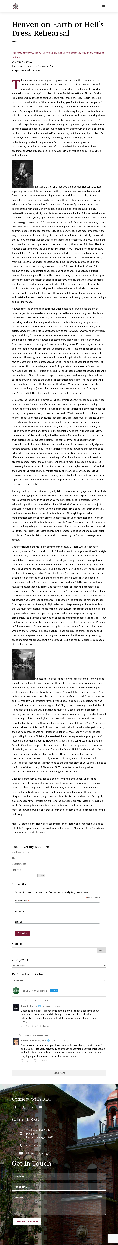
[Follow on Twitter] (23, 1107)
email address (22, 900)
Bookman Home (20, 852)
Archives (16, 869)
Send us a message (27, 1221)
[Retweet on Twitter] (20, 1001)
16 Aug (65, 1041)
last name (19, 922)
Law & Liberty (29, 1006)
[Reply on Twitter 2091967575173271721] (23, 1026)
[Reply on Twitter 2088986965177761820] (23, 1060)
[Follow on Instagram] (32, 1107)
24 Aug (57, 1006)
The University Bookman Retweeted (35, 1001)
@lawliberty (47, 1006)
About (15, 858)
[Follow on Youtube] (40, 1107)
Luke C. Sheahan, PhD (33, 1040)
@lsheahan (56, 1041)
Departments (19, 863)
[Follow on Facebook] (15, 1107)
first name (19, 911)
